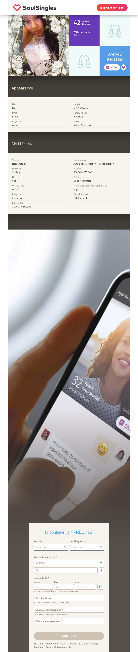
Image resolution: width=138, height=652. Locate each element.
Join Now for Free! (112, 7)
